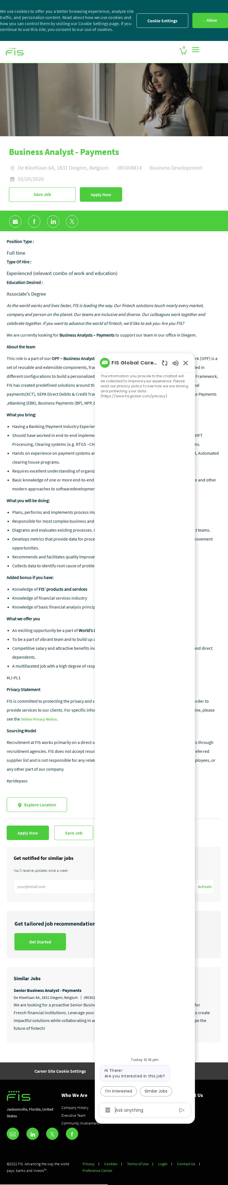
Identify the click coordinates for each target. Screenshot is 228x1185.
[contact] (13, 1134)
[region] (145, 736)
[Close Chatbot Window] (185, 363)
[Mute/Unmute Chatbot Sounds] (175, 363)
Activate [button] (205, 886)
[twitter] (52, 1134)
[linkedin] (32, 1134)
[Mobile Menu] (195, 49)
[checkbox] (42, 194)
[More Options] (107, 1110)
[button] (101, 194)
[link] (14, 52)
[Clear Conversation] (165, 363)
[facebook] (72, 1134)
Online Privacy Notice (39, 719)
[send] (182, 1110)
